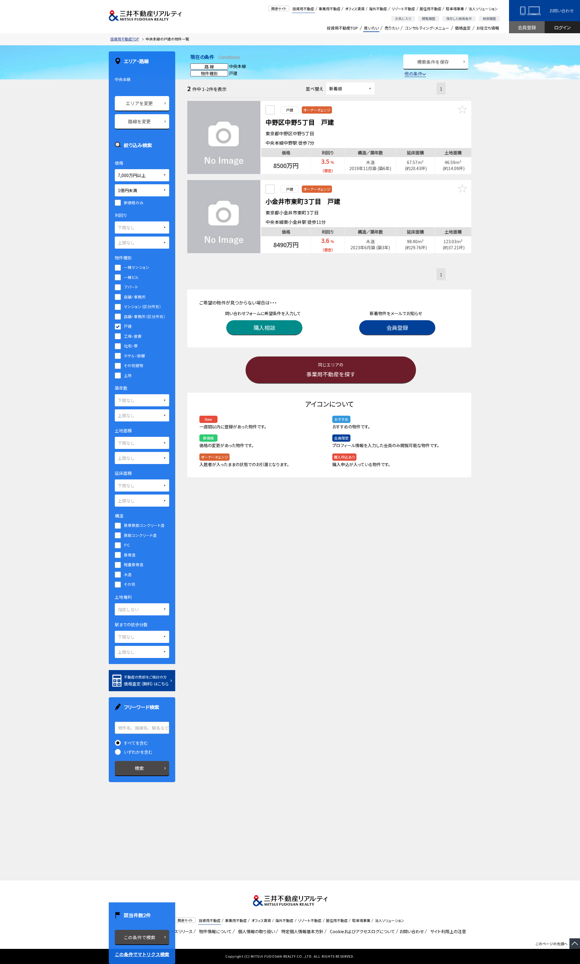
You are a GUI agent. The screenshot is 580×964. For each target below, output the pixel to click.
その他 (129, 584)
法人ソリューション (483, 8)
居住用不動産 (430, 8)
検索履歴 (489, 18)
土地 (128, 375)
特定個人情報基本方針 (301, 931)
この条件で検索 (139, 937)
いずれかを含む (138, 752)
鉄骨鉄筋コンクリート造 (144, 525)
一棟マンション (136, 267)
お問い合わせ (561, 11)
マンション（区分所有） (142, 306)
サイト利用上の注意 (447, 931)
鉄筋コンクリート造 (140, 535)
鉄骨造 (130, 555)
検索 (139, 768)
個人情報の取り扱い (255, 931)
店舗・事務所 (135, 297)
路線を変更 (139, 121)
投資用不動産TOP (342, 28)
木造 (128, 574)
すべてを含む (136, 743)
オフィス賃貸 (355, 8)
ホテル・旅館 (134, 356)
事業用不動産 (329, 8)
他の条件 (413, 73)
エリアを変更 (139, 103)
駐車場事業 (455, 8)
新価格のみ (133, 202)
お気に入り (403, 18)
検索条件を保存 (433, 62)
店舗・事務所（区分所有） (145, 316)
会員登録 (527, 27)
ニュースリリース (177, 931)
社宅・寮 (131, 346)
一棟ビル (131, 277)
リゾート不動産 (403, 8)
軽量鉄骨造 (133, 564)
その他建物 (133, 365)
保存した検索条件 (459, 18)
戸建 (128, 326)
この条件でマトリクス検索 (142, 954)
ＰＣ (127, 545)
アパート (131, 287)
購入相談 (264, 327)
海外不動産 (378, 8)
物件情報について (214, 931)
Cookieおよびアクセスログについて (361, 931)
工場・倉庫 (133, 336)
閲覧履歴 (428, 18)
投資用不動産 (303, 8)
